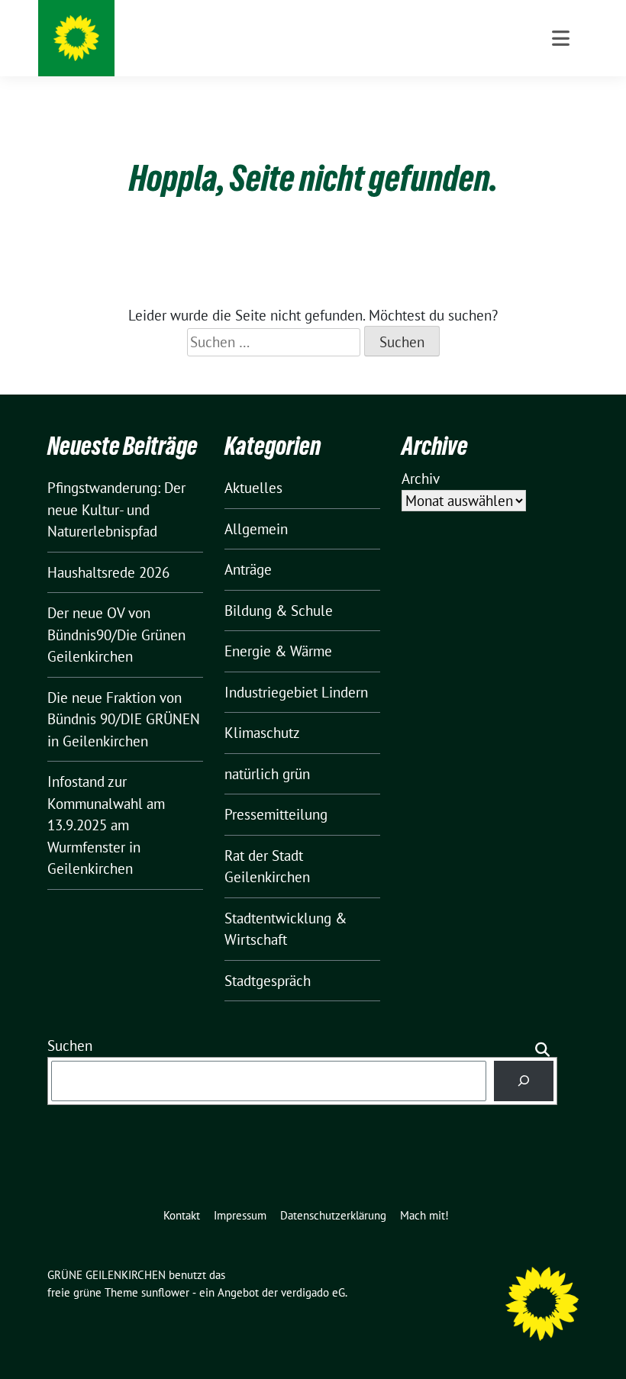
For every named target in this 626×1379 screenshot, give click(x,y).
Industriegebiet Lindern (296, 692)
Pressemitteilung (276, 814)
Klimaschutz (262, 732)
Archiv (421, 478)
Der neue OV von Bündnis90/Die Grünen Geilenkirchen (116, 634)
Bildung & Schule (278, 610)
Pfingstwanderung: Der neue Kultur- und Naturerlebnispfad (116, 509)
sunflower (165, 1292)
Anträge (248, 569)
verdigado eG (313, 1292)
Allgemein (256, 529)
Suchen (69, 1045)
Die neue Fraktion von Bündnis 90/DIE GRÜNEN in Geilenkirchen (123, 719)
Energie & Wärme (278, 651)
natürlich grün (267, 774)
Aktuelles (253, 487)
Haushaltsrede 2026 (108, 572)
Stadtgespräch (267, 980)
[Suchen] (524, 1081)
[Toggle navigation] (561, 38)
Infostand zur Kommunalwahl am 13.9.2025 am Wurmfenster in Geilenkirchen (106, 825)
